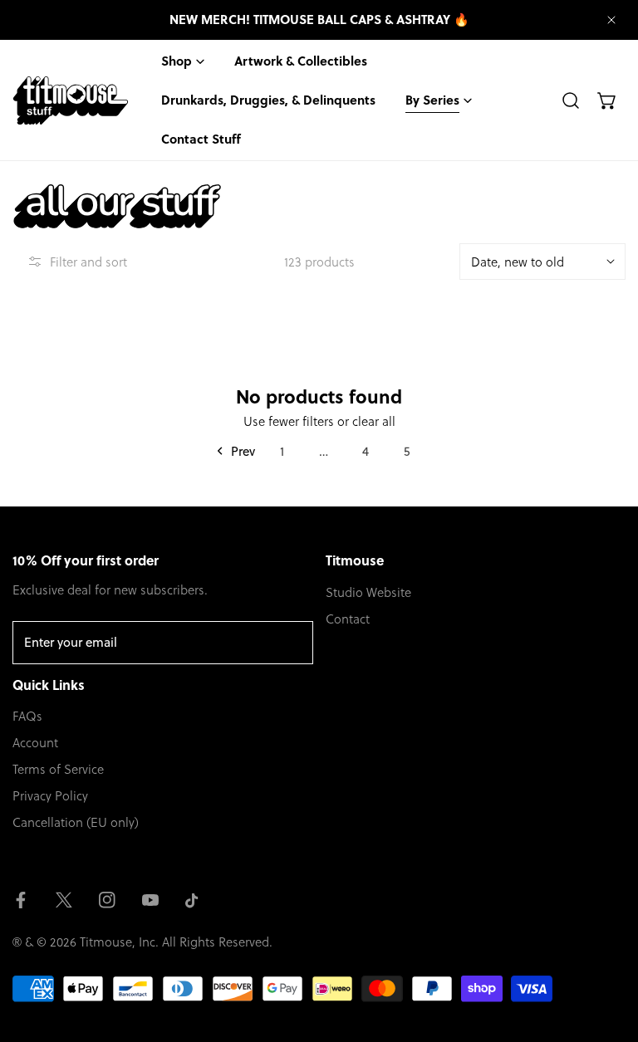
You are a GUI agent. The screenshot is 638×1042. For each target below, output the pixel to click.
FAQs (27, 716)
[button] (607, 100)
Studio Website (368, 592)
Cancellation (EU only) (75, 822)
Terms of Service (58, 769)
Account (35, 742)
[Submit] (292, 642)
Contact (348, 618)
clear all (373, 421)
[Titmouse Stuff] (70, 100)
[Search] (570, 100)
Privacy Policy (50, 795)
